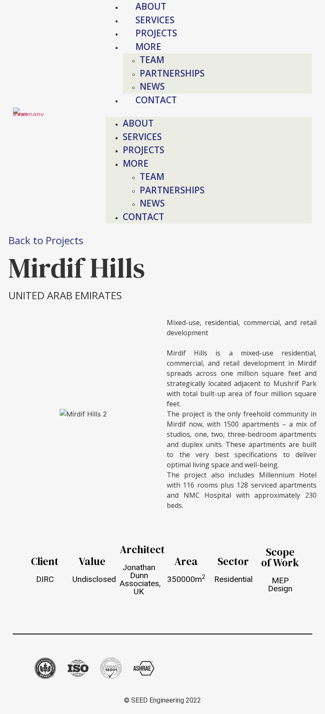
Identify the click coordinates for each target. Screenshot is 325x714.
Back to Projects (45, 240)
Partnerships (172, 73)
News (152, 86)
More (136, 163)
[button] (209, 112)
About (150, 6)
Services (154, 20)
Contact (156, 100)
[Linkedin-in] (254, 668)
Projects (156, 33)
